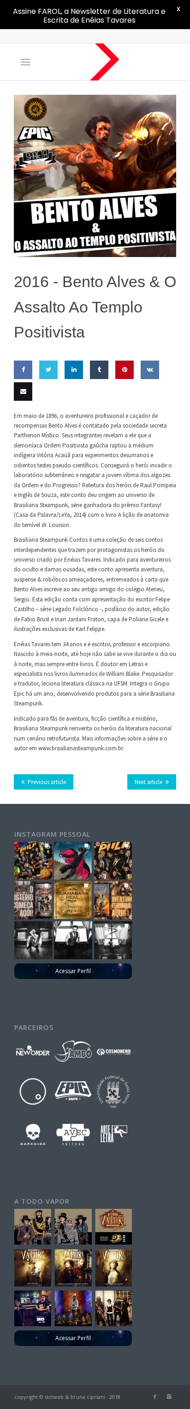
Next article (148, 782)
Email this (21, 418)
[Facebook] (155, 1396)
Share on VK (148, 397)
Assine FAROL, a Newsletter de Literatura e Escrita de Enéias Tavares (89, 15)
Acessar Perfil (73, 971)
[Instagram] (169, 1396)
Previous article (47, 782)
